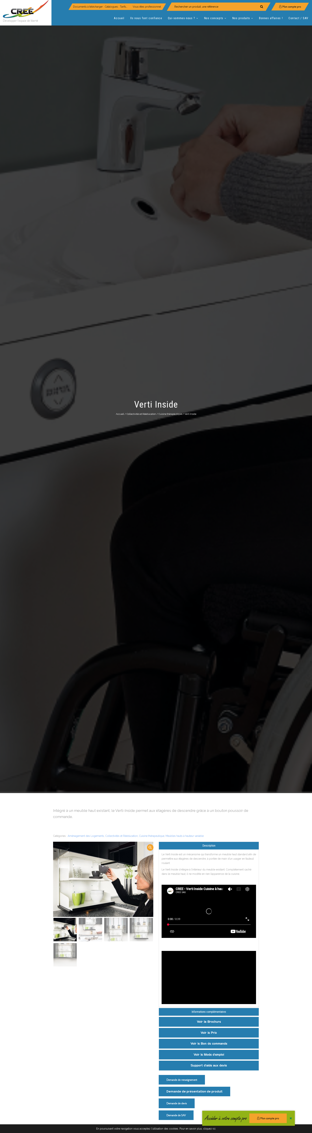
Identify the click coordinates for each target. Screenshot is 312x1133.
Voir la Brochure (209, 1021)
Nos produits (241, 18)
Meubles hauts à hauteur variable (185, 835)
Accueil (119, 18)
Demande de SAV (176, 1115)
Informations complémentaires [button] (209, 1011)
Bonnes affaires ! (271, 18)
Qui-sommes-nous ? (181, 18)
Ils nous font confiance (146, 18)
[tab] (209, 845)
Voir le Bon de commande (209, 1043)
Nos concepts (213, 18)
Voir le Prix (209, 1032)
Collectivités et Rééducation (141, 414)
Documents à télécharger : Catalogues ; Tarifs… (100, 6)
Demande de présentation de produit (194, 1091)
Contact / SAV (298, 18)
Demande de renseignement (181, 1079)
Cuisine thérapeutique (170, 414)
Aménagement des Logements (86, 835)
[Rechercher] (261, 7)
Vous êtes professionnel (147, 6)
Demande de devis (176, 1103)
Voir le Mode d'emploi (209, 1054)
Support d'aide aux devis (209, 1065)
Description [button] (208, 845)
